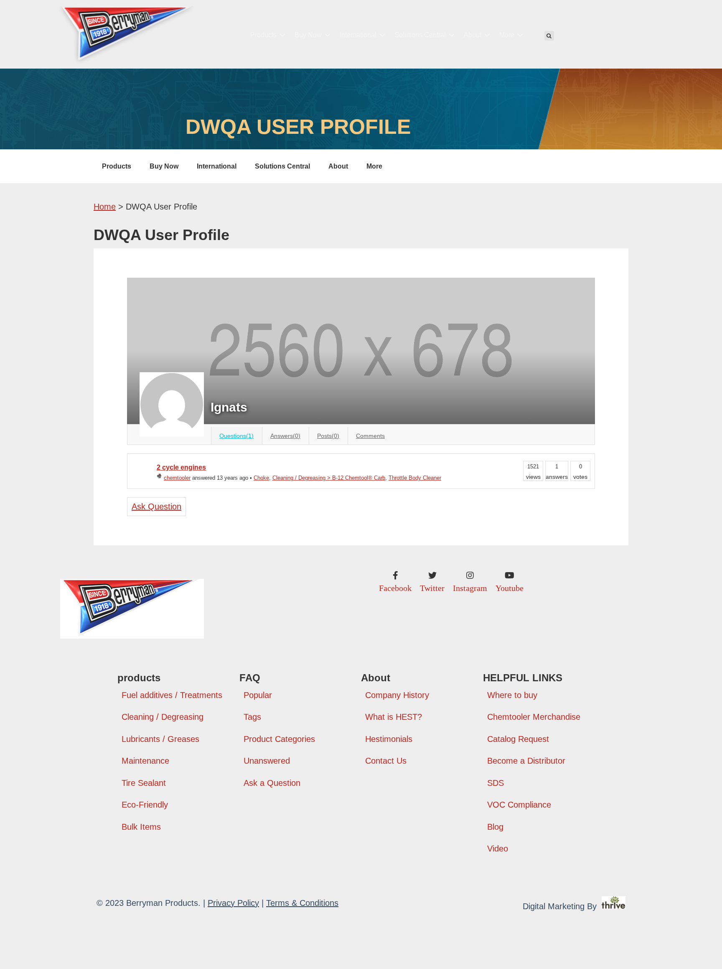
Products (263, 34)
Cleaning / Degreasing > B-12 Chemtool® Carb (328, 478)
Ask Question (156, 506)
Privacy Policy (233, 903)
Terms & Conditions (302, 903)
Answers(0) (285, 435)
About (472, 34)
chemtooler (177, 478)
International (358, 34)
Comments (370, 435)
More (506, 34)
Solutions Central (420, 34)
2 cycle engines (181, 467)
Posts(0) (328, 435)
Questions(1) (236, 435)
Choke (261, 478)
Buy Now (308, 34)
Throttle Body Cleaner (415, 478)
